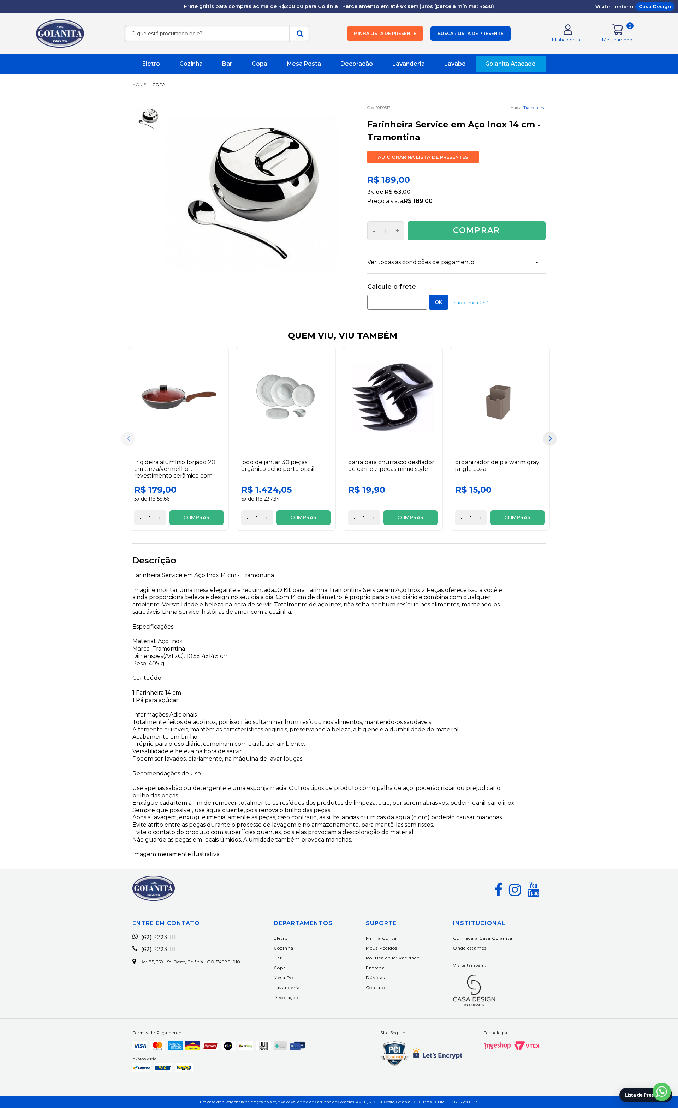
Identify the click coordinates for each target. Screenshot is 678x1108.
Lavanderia (408, 63)
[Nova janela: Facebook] (498, 890)
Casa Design (655, 6)
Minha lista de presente (385, 33)
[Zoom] (148, 119)
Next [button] (550, 439)
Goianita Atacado (510, 63)
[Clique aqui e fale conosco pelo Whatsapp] (662, 1092)
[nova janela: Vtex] (527, 1045)
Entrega (375, 967)
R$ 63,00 (398, 191)
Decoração (356, 63)
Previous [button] (128, 439)
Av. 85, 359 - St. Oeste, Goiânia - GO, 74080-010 (190, 962)
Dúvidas (375, 977)
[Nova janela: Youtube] (533, 890)
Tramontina (534, 107)
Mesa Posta (304, 63)
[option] (178, 439)
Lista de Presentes (646, 1095)
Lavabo (455, 63)
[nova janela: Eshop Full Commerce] (497, 1045)
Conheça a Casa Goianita (482, 938)
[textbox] (217, 33)
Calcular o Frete (397, 302)
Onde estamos (470, 948)
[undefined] (251, 193)
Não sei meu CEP (470, 302)
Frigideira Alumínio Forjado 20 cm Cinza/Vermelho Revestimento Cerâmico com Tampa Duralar (174, 472)
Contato (375, 987)
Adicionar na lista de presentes (423, 157)
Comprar (476, 230)
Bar (227, 63)
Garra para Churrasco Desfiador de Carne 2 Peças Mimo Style (391, 465)
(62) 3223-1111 (159, 937)
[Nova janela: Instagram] (515, 890)
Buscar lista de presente (471, 33)
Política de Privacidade (393, 957)
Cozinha (191, 63)
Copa (259, 63)
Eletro (151, 63)
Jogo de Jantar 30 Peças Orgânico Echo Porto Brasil (278, 465)
